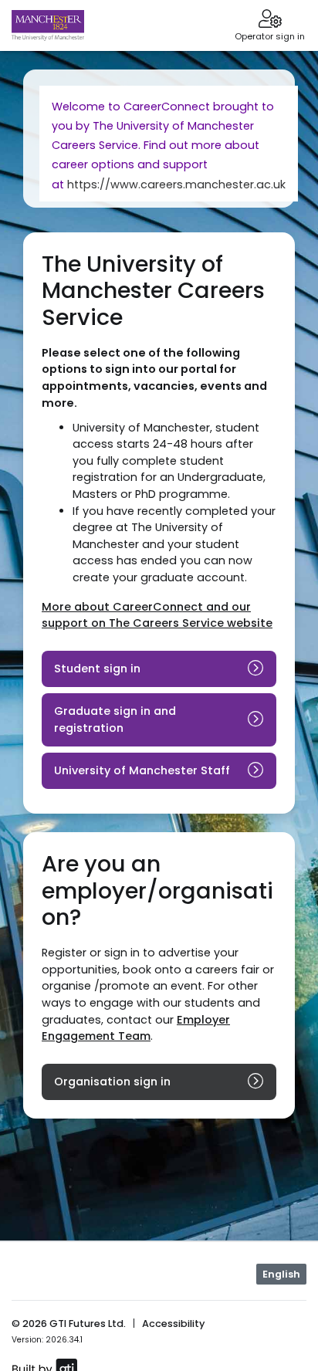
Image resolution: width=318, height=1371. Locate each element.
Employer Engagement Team (136, 1028)
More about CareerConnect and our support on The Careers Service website (157, 615)
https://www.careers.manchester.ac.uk (176, 184)
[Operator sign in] (269, 20)
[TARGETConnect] (48, 25)
